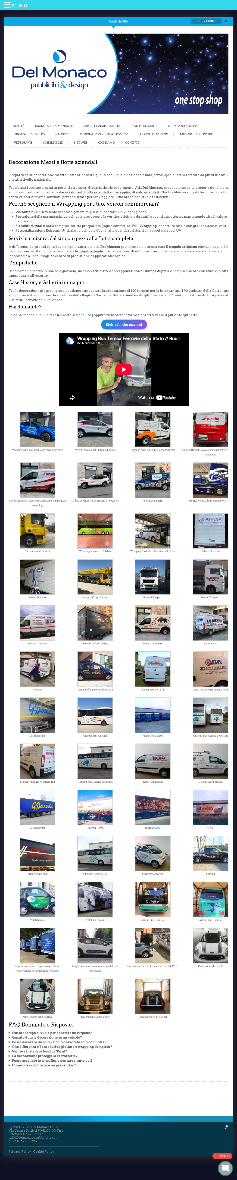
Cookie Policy (43, 1151)
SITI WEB (80, 142)
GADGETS (62, 134)
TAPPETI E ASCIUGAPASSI (101, 126)
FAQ (89, 315)
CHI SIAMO (106, 142)
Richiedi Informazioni (124, 324)
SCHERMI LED (53, 142)
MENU (19, 6)
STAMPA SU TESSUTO (29, 134)
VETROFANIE (23, 142)
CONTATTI (132, 142)
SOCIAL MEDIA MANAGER (54, 126)
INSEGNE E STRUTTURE (195, 134)
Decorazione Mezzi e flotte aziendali (53, 162)
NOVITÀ (19, 126)
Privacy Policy (20, 1151)
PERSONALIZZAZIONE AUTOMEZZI (104, 134)
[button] (8, 5)
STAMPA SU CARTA (144, 126)
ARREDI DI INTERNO (153, 134)
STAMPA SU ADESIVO (183, 126)
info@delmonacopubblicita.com (34, 1137)
